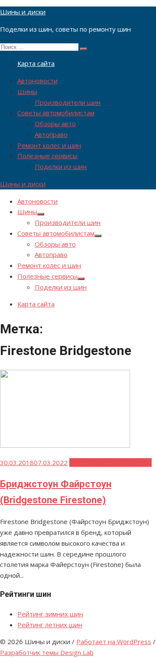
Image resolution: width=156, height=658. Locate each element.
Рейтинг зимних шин (50, 613)
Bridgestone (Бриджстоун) (110, 462)
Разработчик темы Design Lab (47, 652)
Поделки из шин (61, 166)
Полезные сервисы (47, 155)
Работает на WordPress (113, 641)
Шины (27, 91)
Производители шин (68, 102)
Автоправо (51, 134)
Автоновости (37, 80)
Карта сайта (36, 63)
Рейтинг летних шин (49, 624)
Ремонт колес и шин (49, 145)
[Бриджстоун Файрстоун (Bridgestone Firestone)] (65, 445)
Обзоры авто (55, 123)
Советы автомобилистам (55, 112)
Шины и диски (23, 11)
